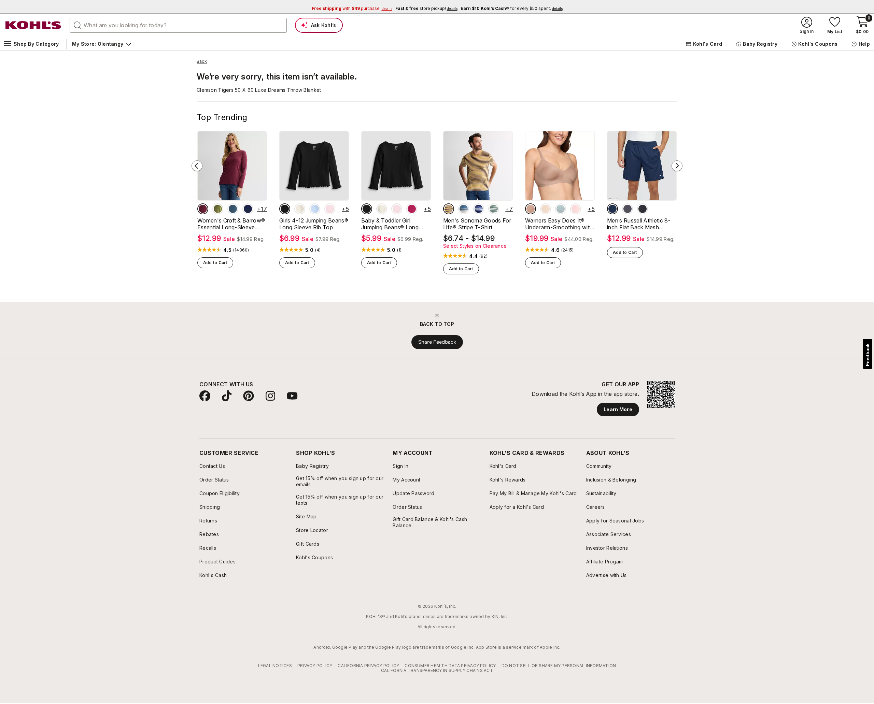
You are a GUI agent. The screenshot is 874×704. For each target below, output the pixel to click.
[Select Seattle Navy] (247, 208)
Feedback (867, 354)
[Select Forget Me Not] (560, 208)
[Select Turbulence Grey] (627, 208)
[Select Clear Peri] (314, 208)
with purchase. (352, 8)
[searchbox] (178, 25)
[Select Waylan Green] (217, 208)
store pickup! (426, 8)
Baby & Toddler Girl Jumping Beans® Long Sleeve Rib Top (390, 224)
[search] (78, 25)
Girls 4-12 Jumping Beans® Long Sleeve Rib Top (313, 224)
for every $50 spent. (512, 8)
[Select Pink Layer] (329, 208)
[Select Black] (642, 208)
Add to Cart (215, 262)
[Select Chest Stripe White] (463, 208)
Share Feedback (437, 342)
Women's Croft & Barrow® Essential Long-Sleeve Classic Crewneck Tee (231, 224)
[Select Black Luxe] (284, 208)
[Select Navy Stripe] (478, 208)
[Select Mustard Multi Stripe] (448, 208)
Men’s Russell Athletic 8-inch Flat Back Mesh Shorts (639, 224)
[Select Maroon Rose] (202, 208)
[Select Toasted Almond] (530, 208)
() (241, 250)
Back (202, 61)
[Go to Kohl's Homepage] (33, 25)
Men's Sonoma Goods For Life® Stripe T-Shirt (477, 224)
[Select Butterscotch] (545, 208)
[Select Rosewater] (575, 208)
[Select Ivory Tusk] (299, 208)
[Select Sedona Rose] (411, 208)
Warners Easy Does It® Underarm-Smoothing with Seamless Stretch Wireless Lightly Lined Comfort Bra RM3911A (559, 224)
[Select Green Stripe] (493, 208)
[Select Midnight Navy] (612, 208)
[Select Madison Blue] (232, 208)
